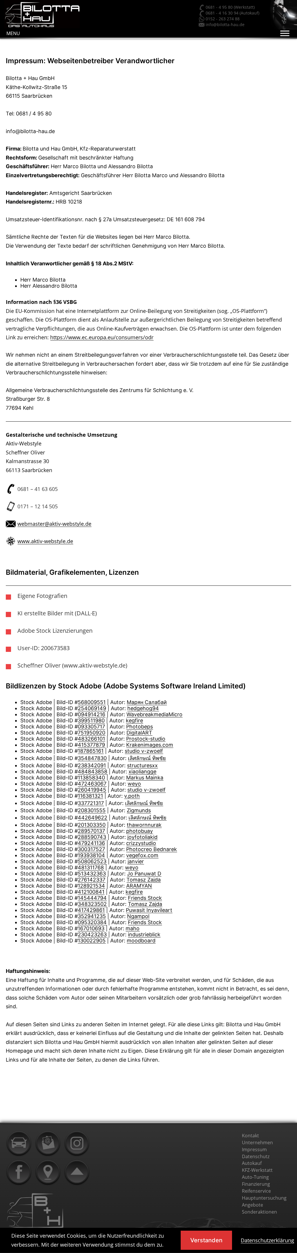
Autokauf (252, 1163)
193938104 (91, 855)
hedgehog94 (143, 708)
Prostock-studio (145, 739)
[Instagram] (77, 1143)
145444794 (92, 898)
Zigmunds (139, 810)
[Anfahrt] (48, 1172)
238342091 (92, 765)
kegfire (134, 720)
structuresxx (142, 765)
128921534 (91, 886)
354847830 (92, 758)
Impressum (254, 1149)
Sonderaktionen (259, 1212)
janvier (136, 861)
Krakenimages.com (149, 745)
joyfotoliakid (142, 837)
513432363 (92, 874)
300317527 (91, 849)
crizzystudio (141, 843)
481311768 (91, 867)
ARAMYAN (139, 886)
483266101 (91, 739)
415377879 (91, 745)
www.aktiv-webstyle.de (45, 541)
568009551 (92, 702)
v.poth (132, 796)
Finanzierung (256, 1184)
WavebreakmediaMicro (154, 714)
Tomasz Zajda (143, 880)
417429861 (91, 910)
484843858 (92, 771)
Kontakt (250, 1135)
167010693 (91, 928)
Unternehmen (257, 1142)
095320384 (92, 922)
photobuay (139, 831)
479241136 (91, 843)
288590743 (92, 837)
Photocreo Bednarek (151, 849)
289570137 (91, 831)
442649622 (92, 818)
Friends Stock (145, 898)
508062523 (92, 861)
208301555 (92, 810)
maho (133, 928)
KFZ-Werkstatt (257, 1170)
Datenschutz (255, 1156)
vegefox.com (142, 855)
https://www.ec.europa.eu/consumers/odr (101, 337)
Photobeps (139, 726)
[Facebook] (19, 1172)
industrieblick (144, 934)
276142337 (91, 880)
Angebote (252, 1205)
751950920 (91, 733)
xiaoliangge (142, 771)
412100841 (91, 892)
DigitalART (139, 733)
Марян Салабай (147, 702)
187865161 (91, 751)
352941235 (92, 916)
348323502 (92, 904)
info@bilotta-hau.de (225, 24)
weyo (134, 784)
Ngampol (138, 916)
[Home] (19, 1143)
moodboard (141, 941)
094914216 (91, 714)
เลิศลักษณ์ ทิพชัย (147, 758)
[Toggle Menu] (284, 33)
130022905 (92, 941)
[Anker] (77, 1172)
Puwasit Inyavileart (149, 910)
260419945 (92, 790)
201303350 (92, 825)
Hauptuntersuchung (264, 1198)
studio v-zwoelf (144, 751)
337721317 (91, 803)
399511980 (91, 720)
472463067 (92, 784)
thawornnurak (144, 825)
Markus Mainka (144, 778)
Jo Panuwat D (144, 874)
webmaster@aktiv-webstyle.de (54, 523)
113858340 (91, 778)
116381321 (90, 796)
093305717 (91, 726)
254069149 (92, 708)
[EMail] (48, 1143)
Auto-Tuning (255, 1177)
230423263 (92, 934)
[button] (13, 33)
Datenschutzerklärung (267, 1240)
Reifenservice (256, 1191)
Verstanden (206, 1240)
